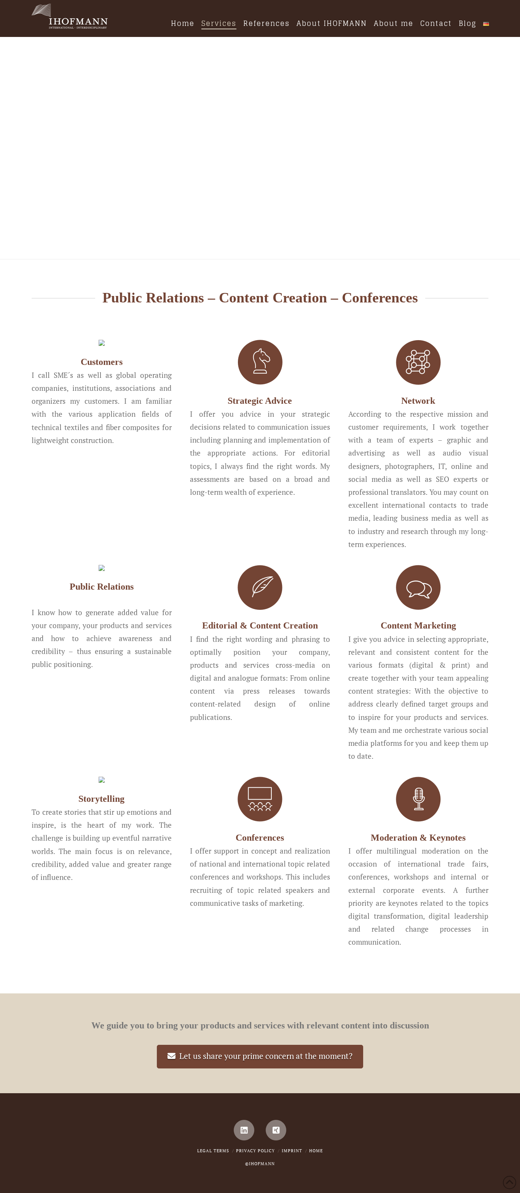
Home (316, 1150)
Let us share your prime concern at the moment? (266, 1056)
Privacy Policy (255, 1150)
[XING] (276, 1130)
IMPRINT (292, 1150)
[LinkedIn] (244, 1130)
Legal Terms (213, 1150)
